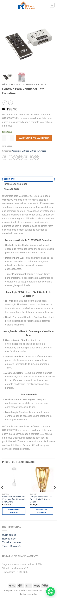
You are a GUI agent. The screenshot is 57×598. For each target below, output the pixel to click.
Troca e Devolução (11, 546)
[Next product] (4, 102)
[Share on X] (15, 157)
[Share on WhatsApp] (4, 157)
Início (5, 84)
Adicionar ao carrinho (34, 138)
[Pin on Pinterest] (26, 157)
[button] (4, 5)
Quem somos (9, 534)
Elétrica (15, 84)
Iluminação (41, 151)
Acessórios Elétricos (34, 84)
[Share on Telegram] (36, 157)
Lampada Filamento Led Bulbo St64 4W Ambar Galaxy (41, 499)
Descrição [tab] (9, 179)
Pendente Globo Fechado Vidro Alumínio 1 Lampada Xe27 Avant (14, 499)
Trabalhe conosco (11, 542)
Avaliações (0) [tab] (11, 189)
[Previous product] (10, 102)
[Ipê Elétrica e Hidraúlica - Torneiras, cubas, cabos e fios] (26, 5)
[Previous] (7, 42)
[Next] (50, 42)
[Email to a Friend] (20, 157)
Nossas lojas (8, 538)
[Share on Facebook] (10, 157)
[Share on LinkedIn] (31, 157)
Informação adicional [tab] (15, 184)
